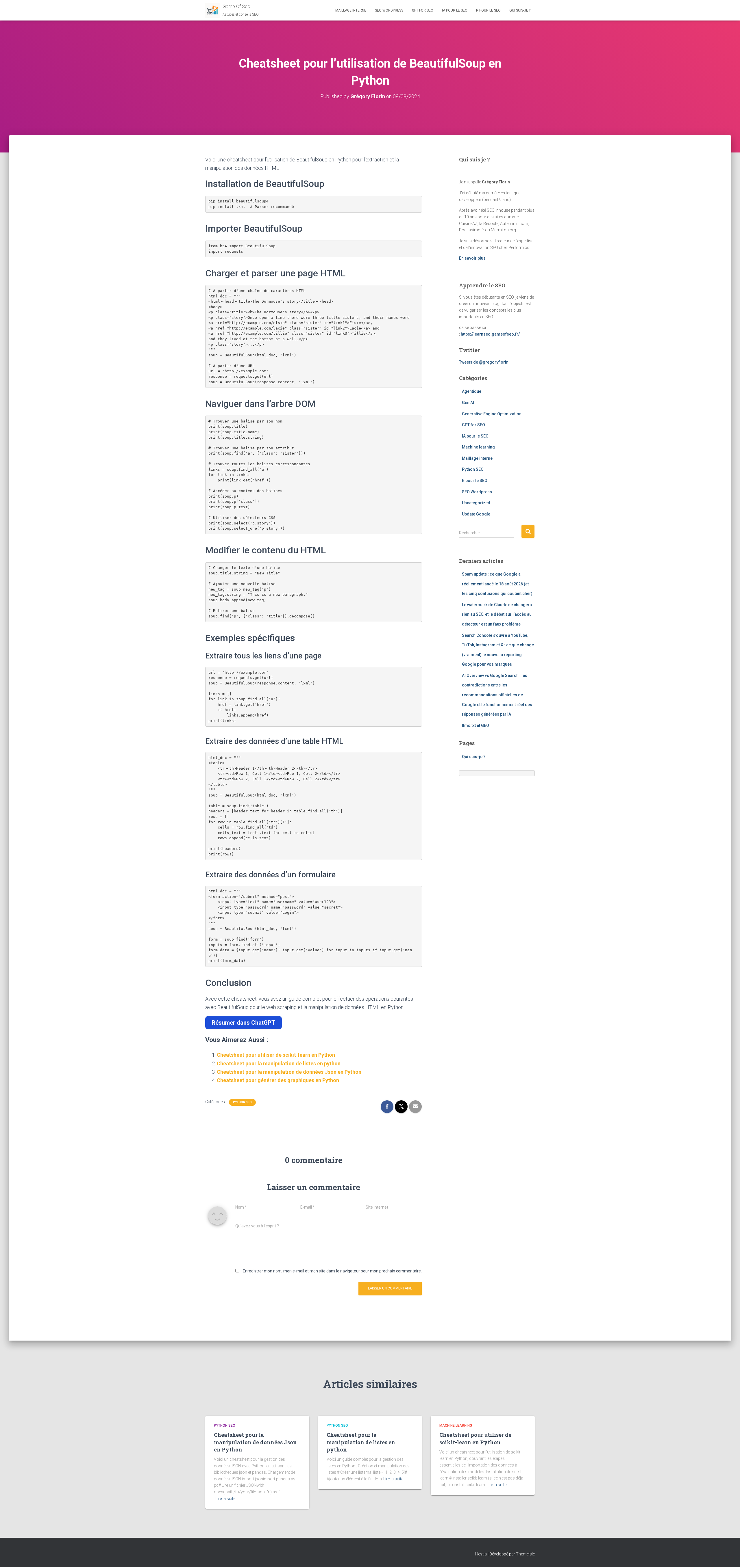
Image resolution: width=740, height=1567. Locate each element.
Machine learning (478, 447)
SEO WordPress (389, 10)
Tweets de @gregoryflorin (483, 362)
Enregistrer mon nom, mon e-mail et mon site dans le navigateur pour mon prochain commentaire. (332, 1271)
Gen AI (468, 402)
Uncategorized (476, 502)
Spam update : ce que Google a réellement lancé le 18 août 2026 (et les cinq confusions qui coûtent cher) (497, 584)
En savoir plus (472, 258)
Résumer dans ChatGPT (243, 1022)
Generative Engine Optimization (491, 414)
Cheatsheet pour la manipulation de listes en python (279, 1063)
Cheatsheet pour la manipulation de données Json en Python (289, 1072)
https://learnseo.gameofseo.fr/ (490, 334)
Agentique (471, 391)
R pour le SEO (488, 10)
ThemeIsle (525, 1554)
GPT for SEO (422, 10)
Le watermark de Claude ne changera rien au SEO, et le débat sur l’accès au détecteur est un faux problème (497, 614)
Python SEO (242, 1102)
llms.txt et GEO (475, 725)
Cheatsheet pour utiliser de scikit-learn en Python (276, 1055)
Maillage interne (350, 10)
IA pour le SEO (454, 10)
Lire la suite (225, 1498)
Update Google (476, 514)
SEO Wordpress (477, 492)
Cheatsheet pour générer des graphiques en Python (278, 1080)
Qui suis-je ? (519, 10)
